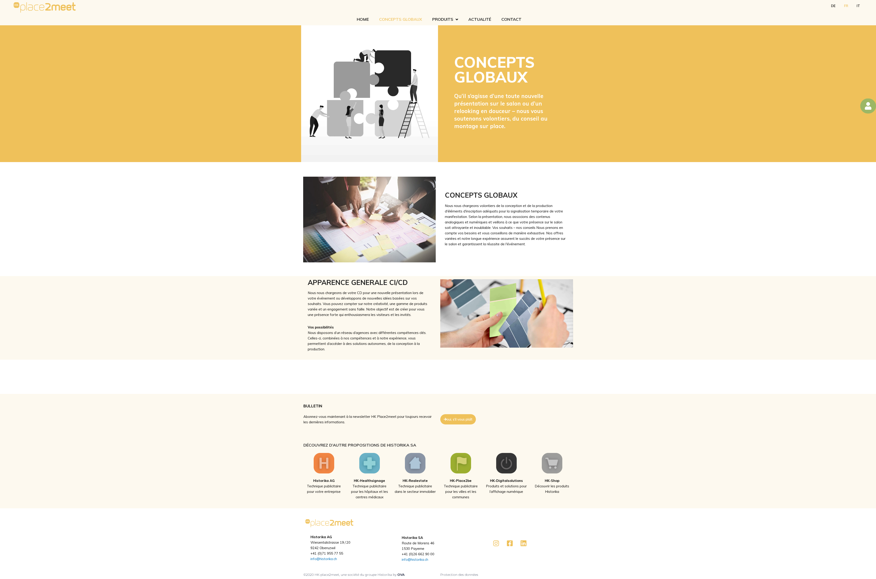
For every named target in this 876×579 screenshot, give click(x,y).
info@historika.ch (323, 559)
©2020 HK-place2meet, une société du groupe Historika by (350, 575)
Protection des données (459, 575)
